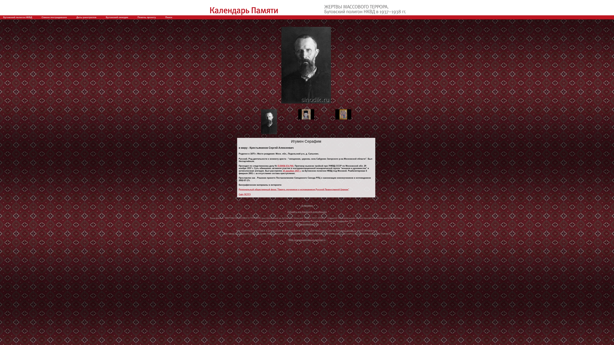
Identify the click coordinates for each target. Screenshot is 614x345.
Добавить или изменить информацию (307, 212)
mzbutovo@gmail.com (307, 224)
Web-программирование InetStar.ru (307, 240)
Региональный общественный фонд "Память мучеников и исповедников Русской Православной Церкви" (294, 189)
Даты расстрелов (86, 17)
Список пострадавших (54, 17)
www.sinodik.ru (348, 230)
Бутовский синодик (117, 17)
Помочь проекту (147, 17)
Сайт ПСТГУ (245, 194)
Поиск (168, 17)
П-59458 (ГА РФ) (285, 166)
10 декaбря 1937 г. (292, 171)
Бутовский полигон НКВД (17, 17)
